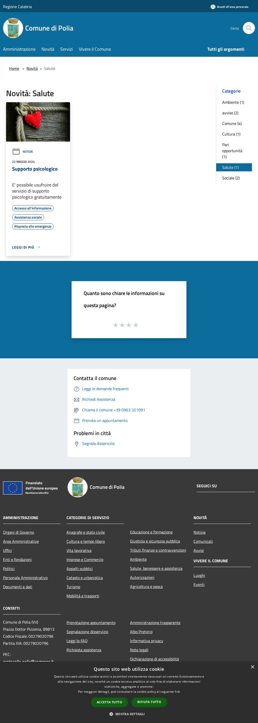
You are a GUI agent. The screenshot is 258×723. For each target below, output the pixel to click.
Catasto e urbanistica (85, 578)
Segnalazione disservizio (87, 632)
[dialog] (129, 692)
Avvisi (199, 550)
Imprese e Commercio (85, 559)
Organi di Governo (18, 532)
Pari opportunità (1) (232, 151)
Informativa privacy (146, 641)
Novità (32, 68)
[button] (129, 714)
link (177, 691)
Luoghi (199, 575)
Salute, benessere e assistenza (156, 568)
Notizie (28, 151)
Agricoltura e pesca (146, 586)
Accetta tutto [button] (109, 702)
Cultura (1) (231, 134)
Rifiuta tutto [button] (149, 702)
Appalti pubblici (80, 569)
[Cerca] (249, 28)
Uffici (7, 550)
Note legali (139, 650)
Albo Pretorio (141, 632)
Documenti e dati (17, 587)
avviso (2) (230, 113)
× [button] (252, 667)
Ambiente (138, 559)
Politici (9, 569)
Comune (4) (232, 123)
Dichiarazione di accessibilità (154, 659)
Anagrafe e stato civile (86, 532)
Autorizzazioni (142, 577)
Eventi (199, 584)
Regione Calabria (17, 7)
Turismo (73, 587)
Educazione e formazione (151, 532)
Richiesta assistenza (84, 650)
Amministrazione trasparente (155, 623)
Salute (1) (230, 167)
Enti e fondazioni (17, 559)
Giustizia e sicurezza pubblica (155, 541)
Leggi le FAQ (77, 641)
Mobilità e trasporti (83, 596)
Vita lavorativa (79, 550)
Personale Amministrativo (25, 578)
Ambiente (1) (233, 102)
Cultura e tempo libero (86, 541)
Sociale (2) (231, 178)
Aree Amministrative (21, 541)
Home (14, 68)
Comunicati (203, 541)
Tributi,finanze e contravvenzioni (158, 550)
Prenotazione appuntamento (91, 623)
